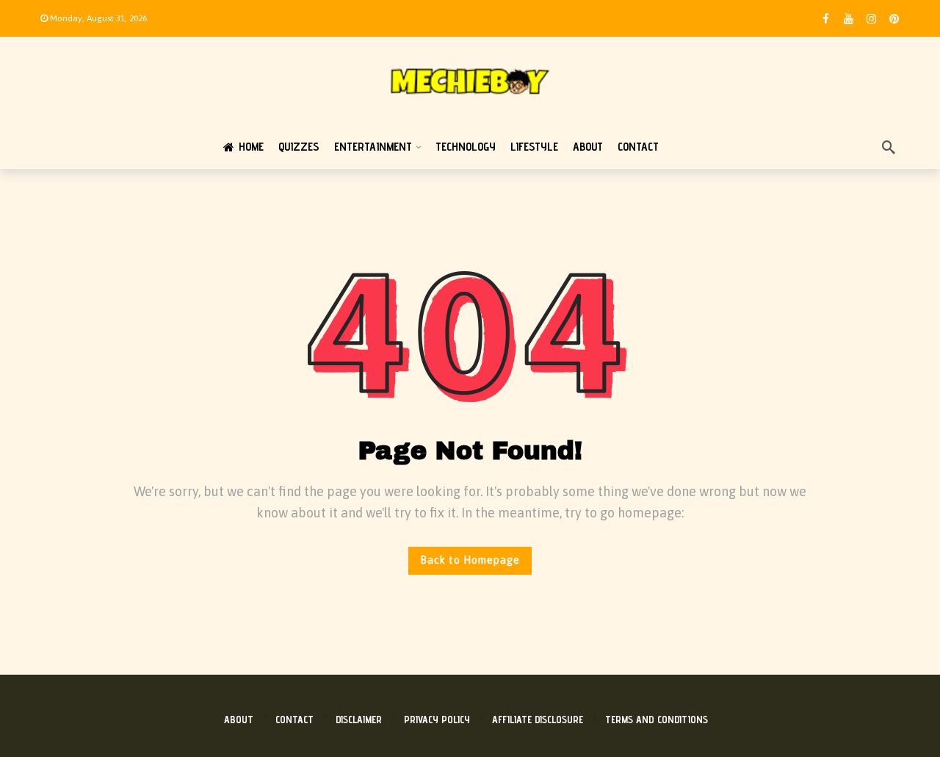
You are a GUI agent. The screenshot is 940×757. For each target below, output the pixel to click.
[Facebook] (826, 19)
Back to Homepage (470, 560)
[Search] (889, 147)
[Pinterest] (894, 19)
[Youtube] (848, 19)
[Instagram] (871, 19)
